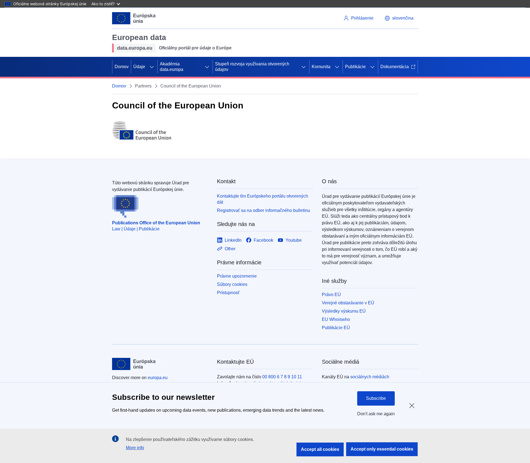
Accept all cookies (320, 449)
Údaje (139, 66)
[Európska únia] (134, 18)
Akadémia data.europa (171, 67)
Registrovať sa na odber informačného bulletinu (263, 210)
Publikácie (355, 66)
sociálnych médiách (369, 376)
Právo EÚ (331, 294)
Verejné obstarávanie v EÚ (348, 302)
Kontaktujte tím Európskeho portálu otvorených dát (262, 199)
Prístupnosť (228, 292)
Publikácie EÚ (336, 327)
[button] (399, 18)
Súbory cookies (232, 284)
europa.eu (158, 377)
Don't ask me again (376, 413)
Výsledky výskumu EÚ (344, 311)
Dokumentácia (394, 66)
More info (135, 447)
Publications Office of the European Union (156, 222)
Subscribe (376, 398)
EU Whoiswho (336, 319)
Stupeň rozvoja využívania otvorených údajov (252, 67)
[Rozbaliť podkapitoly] (151, 67)
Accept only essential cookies (382, 449)
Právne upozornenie (237, 276)
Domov (122, 66)
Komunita (321, 66)
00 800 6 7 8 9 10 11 (282, 376)
